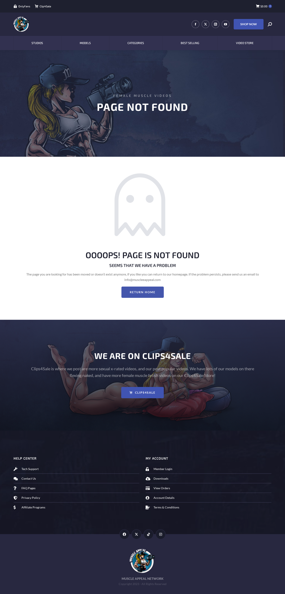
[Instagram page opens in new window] (215, 24)
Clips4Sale (145, 392)
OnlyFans (24, 6)
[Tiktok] (149, 534)
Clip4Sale (45, 6)
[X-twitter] (136, 534)
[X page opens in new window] (205, 24)
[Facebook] (124, 534)
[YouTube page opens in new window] (226, 24)
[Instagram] (161, 534)
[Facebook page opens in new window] (195, 24)
